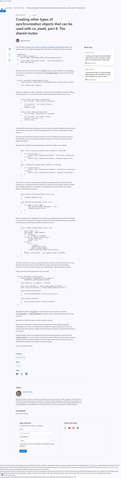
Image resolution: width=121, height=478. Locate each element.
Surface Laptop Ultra (20, 465)
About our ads (72, 477)
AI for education (44, 469)
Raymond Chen (25, 41)
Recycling (65, 477)
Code (18, 366)
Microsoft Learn (96, 471)
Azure (78, 471)
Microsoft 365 (29, 471)
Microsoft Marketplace (21, 473)
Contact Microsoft (23, 477)
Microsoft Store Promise (35, 467)
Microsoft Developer (85, 471)
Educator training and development (13, 469)
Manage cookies (37, 477)
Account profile (97, 465)
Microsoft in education (58, 467)
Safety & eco (59, 477)
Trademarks (52, 477)
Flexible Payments (47, 467)
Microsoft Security (12, 471)
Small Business (72, 471)
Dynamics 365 (21, 471)
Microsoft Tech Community (7, 473)
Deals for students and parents (31, 469)
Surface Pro (3, 465)
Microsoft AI (3, 471)
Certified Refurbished (23, 467)
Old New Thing (21, 357)
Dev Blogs (8, 8)
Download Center (106, 465)
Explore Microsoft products (75, 465)
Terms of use (45, 477)
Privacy (31, 477)
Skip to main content (5, 1)
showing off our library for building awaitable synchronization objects (47, 47)
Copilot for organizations (47, 465)
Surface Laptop (10, 465)
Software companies (32, 473)
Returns (7, 467)
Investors (81, 473)
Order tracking (13, 467)
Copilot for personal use (61, 465)
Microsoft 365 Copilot (62, 471)
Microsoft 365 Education (100, 467)
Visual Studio (42, 473)
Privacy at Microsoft (73, 473)
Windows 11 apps (88, 465)
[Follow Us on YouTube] (69, 428)
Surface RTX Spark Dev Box (33, 465)
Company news (64, 473)
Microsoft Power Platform (40, 471)
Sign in (3, 11)
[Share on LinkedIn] (26, 374)
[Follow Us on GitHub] (73, 428)
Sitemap (16, 477)
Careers (48, 473)
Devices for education (70, 467)
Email (21, 429)
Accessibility (100, 473)
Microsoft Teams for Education (85, 467)
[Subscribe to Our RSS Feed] (78, 428)
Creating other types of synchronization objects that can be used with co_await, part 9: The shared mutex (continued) (98, 58)
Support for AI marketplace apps (109, 471)
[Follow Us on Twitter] (65, 428)
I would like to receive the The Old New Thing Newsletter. (36, 445)
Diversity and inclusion (91, 473)
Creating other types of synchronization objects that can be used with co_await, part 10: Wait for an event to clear (98, 74)
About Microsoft (54, 473)
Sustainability (107, 473)
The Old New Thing (19, 8)
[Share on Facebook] (17, 374)
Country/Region (24, 436)
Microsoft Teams (51, 471)
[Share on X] (21, 374)
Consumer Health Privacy (7, 477)
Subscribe (23, 451)
